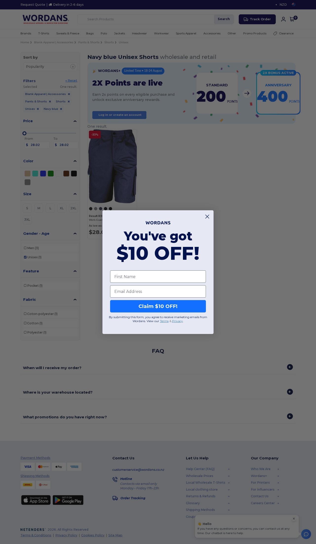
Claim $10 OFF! (158, 306)
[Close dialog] (207, 216)
